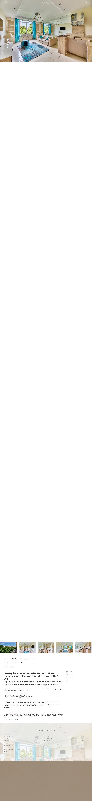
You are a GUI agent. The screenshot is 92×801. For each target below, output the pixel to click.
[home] (46, 2)
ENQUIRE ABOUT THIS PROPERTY (12, 719)
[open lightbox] (46, 31)
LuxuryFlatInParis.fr (39, 716)
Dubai (15, 2)
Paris (12, 2)
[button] (80, 2)
